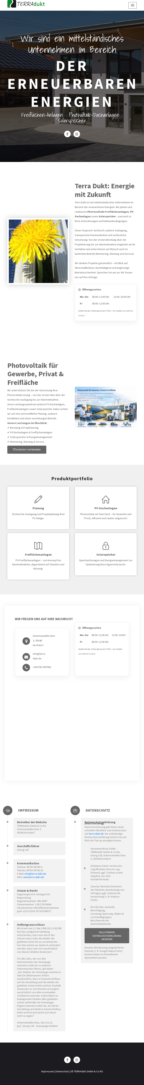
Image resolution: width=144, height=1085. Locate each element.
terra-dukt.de (96, 833)
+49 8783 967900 (42, 667)
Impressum (47, 1071)
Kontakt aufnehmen (28, 449)
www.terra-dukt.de (33, 877)
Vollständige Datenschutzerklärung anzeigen (107, 936)
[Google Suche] (77, 134)
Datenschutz (63, 1071)
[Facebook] (67, 134)
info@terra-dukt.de (35, 873)
